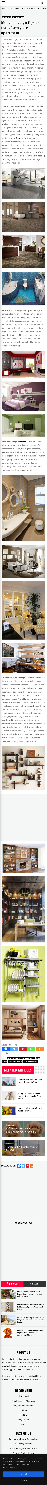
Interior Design (18, 17)
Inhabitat (23, 1415)
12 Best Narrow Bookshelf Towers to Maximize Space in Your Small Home (30, 1307)
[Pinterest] (23, 1049)
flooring (19, 138)
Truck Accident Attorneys (23, 1401)
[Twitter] (14, 1049)
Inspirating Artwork (23, 1443)
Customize (23, 1480)
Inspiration (6, 17)
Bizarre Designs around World (23, 1448)
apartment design (14, 1058)
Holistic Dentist (23, 1396)
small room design (30, 1062)
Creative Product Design (23, 1453)
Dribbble (23, 1410)
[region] (23, 1469)
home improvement (15, 1062)
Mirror (23, 441)
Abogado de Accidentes (23, 1405)
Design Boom (24, 1419)
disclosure (21, 1379)
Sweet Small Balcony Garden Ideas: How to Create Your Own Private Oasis (29, 1294)
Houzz (23, 1424)
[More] (40, 1049)
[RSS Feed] (31, 1166)
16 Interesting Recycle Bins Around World (30, 1109)
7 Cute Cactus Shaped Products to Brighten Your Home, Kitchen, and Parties (30, 1320)
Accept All (23, 1474)
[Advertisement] (23, 817)
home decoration (28, 1058)
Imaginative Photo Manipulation (23, 1439)
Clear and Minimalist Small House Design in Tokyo (30, 1080)
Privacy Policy (13, 1467)
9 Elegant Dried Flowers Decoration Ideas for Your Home (30, 1096)
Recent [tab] (36, 1283)
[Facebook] (6, 1049)
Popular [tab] (13, 1284)
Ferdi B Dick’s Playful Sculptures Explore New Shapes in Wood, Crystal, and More (30, 1332)
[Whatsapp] (31, 1049)
